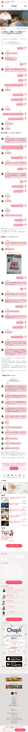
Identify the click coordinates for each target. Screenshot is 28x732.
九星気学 (17, 489)
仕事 (4, 577)
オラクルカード (12, 491)
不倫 (9, 577)
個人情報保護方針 (14, 703)
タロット (14, 591)
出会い (4, 574)
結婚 (23, 36)
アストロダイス (20, 613)
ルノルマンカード (20, 591)
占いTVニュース (14, 716)
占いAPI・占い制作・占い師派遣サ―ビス (14, 717)
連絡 (14, 571)
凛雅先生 (10, 483)
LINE (10, 574)
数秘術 (13, 596)
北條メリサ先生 (10, 595)
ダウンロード (23, 2)
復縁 (9, 571)
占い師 (11, 556)
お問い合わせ (14, 699)
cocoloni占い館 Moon (14, 714)
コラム (4, 559)
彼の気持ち (5, 565)
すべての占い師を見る (14, 619)
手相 (16, 596)
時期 (19, 565)
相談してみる (14, 468)
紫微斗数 (21, 589)
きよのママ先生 (10, 588)
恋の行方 (12, 565)
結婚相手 (13, 36)
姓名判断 (15, 592)
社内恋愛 (16, 574)
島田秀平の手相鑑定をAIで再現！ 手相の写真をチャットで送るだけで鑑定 (7, 538)
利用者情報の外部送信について (14, 705)
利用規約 (14, 700)
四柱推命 (13, 489)
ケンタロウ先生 (10, 606)
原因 (19, 36)
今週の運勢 (5, 568)
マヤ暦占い (9, 591)
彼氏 (12, 568)
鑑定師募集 (14, 702)
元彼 (19, 571)
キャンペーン (19, 556)
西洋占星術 (9, 602)
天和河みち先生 (10, 600)
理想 (8, 36)
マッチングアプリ (16, 577)
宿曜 (8, 589)
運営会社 (14, 697)
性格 (22, 574)
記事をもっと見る (14, 545)
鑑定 (4, 28)
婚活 (3, 36)
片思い (17, 568)
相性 (4, 571)
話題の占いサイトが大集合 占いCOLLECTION (14, 719)
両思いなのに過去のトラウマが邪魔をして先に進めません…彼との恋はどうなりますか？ (18, 510)
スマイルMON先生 (10, 611)
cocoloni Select (14, 722)
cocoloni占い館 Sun (14, 721)
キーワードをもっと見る (14, 582)
